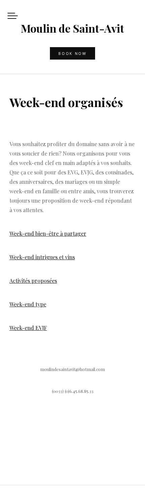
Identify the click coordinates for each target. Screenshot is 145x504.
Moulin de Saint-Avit (72, 28)
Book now (72, 53)
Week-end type (27, 304)
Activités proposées (33, 280)
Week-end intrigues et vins (42, 257)
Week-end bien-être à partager (47, 233)
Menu (12, 15)
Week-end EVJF (28, 327)
